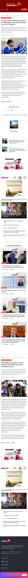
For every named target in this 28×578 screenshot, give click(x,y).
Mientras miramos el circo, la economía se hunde (13, 221)
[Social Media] (14, 558)
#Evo (8, 442)
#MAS (13, 442)
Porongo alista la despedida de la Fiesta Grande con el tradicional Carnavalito (12, 214)
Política (7, 15)
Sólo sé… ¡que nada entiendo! (10, 228)
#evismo (9, 101)
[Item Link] (14, 256)
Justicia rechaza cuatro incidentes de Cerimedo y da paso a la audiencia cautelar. (14, 231)
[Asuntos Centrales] (14, 4)
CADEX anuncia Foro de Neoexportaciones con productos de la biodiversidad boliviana (13, 315)
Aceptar (24, 574)
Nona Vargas (14, 131)
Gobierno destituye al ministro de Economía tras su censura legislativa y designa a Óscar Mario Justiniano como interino (13, 341)
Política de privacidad (9, 574)
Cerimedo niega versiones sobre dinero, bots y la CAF (14, 236)
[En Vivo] (24, 9)
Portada (2, 15)
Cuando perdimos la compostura (10, 225)
